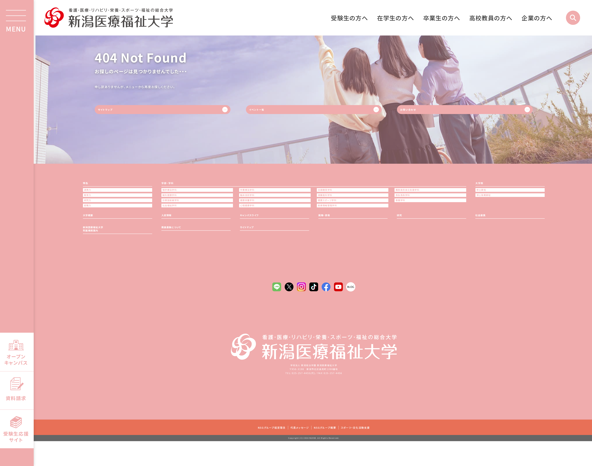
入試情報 (166, 215)
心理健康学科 (247, 205)
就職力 (87, 205)
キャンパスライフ (249, 215)
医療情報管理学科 (327, 205)
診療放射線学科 (170, 200)
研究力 (87, 200)
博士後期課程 (484, 195)
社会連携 (480, 215)
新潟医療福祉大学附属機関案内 (93, 229)
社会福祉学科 (169, 205)
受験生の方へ (349, 17)
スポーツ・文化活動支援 (355, 427)
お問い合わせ (408, 109)
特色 (85, 183)
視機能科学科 (325, 195)
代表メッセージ (299, 427)
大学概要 (88, 215)
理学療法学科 (169, 189)
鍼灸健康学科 (169, 195)
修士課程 (481, 189)
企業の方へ (537, 17)
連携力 (87, 189)
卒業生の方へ (441, 17)
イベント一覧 (256, 109)
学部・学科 (167, 183)
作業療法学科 (247, 189)
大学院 (479, 183)
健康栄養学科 (247, 200)
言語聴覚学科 (325, 189)
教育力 (87, 195)
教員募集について (171, 227)
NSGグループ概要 (325, 427)
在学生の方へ (395, 17)
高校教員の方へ (491, 17)
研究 (399, 215)
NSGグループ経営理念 (272, 427)
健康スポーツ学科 (327, 200)
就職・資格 (324, 215)
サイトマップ (105, 109)
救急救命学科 (403, 195)
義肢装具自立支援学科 (407, 189)
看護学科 (400, 200)
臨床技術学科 (247, 195)
